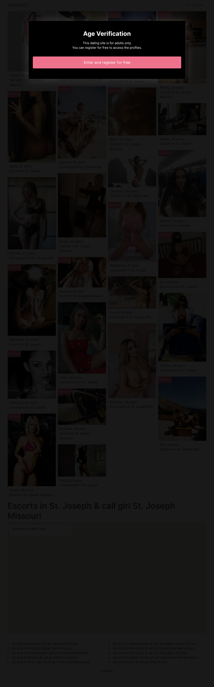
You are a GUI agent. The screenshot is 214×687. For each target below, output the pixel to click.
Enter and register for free (107, 62)
